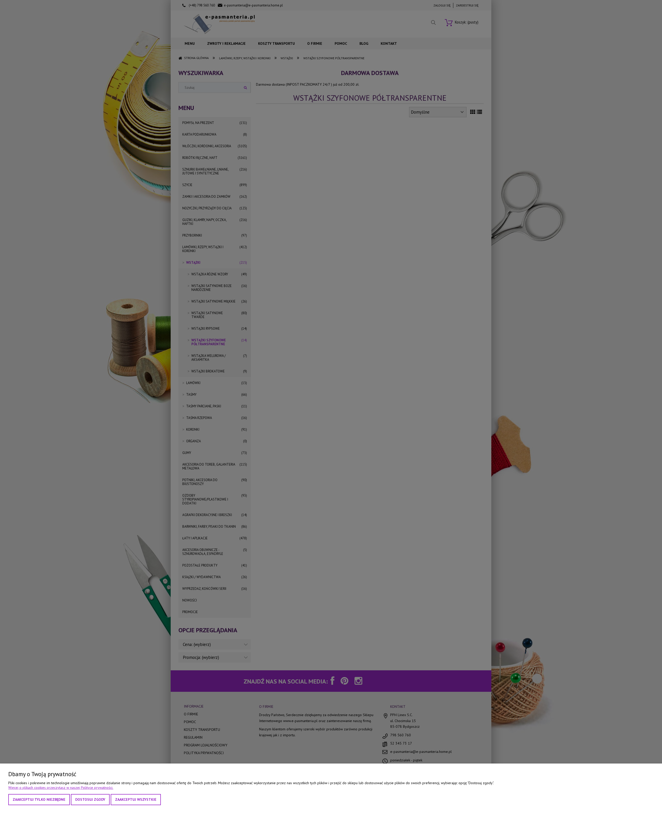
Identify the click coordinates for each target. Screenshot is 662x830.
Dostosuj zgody (90, 799)
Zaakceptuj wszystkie (135, 799)
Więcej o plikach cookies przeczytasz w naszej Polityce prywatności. (60, 787)
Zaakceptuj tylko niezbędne (39, 799)
